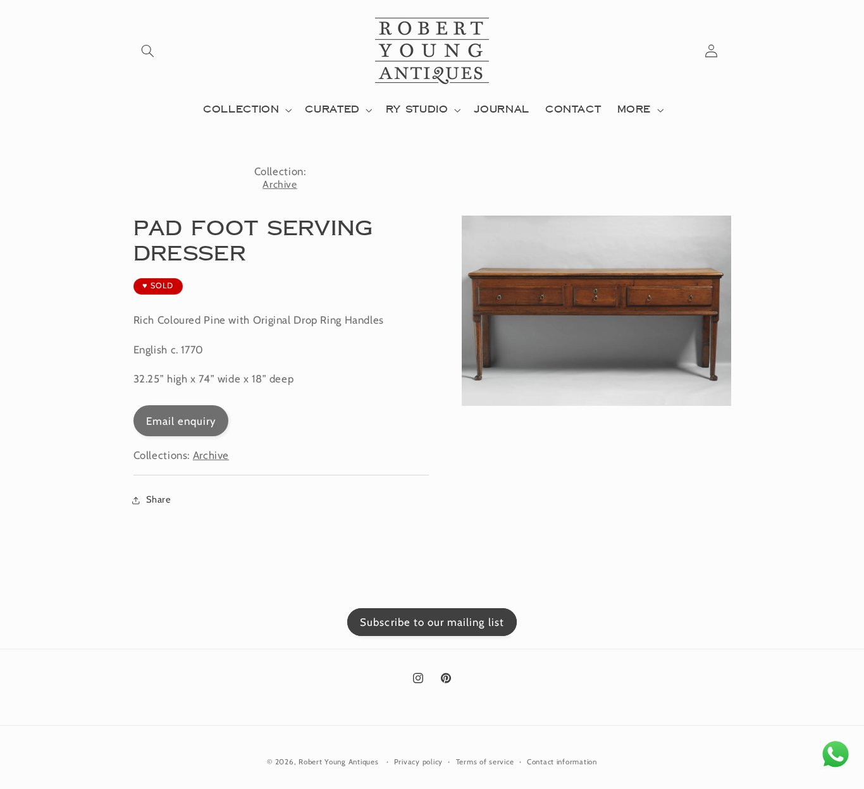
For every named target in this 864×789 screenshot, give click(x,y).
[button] (148, 50)
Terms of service (485, 761)
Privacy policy (418, 761)
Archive (279, 184)
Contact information (562, 761)
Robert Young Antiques (338, 761)
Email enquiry (181, 421)
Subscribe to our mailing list (431, 622)
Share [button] (158, 499)
